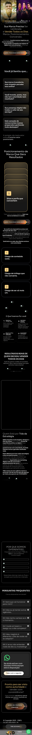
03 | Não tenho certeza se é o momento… (14, 619)
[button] (12, 371)
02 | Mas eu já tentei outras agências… (14, 611)
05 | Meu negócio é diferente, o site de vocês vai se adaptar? (15, 636)
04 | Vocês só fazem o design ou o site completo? (14, 627)
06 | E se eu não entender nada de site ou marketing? (15, 645)
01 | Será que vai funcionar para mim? (14, 603)
